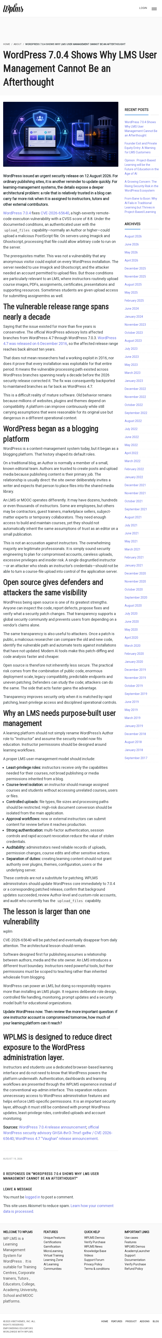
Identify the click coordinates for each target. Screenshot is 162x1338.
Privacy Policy (93, 1264)
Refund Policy (134, 1268)
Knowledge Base (95, 1251)
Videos (88, 1255)
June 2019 (132, 702)
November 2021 (135, 493)
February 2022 (134, 469)
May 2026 (131, 252)
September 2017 (136, 758)
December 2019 (135, 669)
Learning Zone (53, 1260)
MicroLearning (53, 1251)
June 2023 (132, 356)
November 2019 (135, 677)
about (18, 44)
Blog (156, 1321)
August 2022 (133, 421)
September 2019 (136, 694)
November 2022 (135, 397)
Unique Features (54, 1237)
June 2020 (132, 621)
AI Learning (51, 1264)
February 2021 (134, 557)
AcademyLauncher (137, 1251)
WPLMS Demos (94, 1237)
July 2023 (131, 348)
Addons (145, 1321)
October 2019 (134, 685)
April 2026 (131, 260)
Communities (53, 1268)
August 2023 (133, 340)
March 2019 (132, 718)
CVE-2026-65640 (55, 213)
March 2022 (132, 461)
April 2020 (131, 637)
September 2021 (136, 509)
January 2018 (134, 750)
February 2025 (134, 300)
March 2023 (132, 372)
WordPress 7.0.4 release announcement (52, 1127)
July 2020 (131, 613)
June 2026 (132, 244)
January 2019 (134, 726)
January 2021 (134, 565)
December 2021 (135, 485)
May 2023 (131, 364)
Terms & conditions (97, 1268)
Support (130, 1255)
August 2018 (133, 742)
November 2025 (135, 276)
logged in (32, 1197)
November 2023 (135, 324)
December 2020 (135, 573)
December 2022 (135, 389)
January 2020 (134, 661)
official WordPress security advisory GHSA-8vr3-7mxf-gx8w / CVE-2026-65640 (57, 1133)
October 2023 (134, 332)
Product (131, 1321)
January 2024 (134, 316)
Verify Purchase (94, 1242)
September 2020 (136, 597)
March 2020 (132, 645)
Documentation (135, 1260)
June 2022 (132, 437)
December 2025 (135, 268)
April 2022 (131, 453)
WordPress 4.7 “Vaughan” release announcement (56, 1138)
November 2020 (135, 581)
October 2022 (134, 405)
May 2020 (131, 629)
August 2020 (133, 605)
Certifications (52, 1242)
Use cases (131, 1237)
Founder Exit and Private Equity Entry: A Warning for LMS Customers (141, 148)
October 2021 (134, 501)
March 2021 (132, 549)
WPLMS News (93, 1246)
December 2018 (135, 734)
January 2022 (134, 477)
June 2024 (132, 308)
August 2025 (133, 284)
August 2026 (133, 236)
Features (130, 1242)
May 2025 (131, 292)
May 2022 (131, 445)
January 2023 (134, 380)
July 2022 (131, 429)
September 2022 (136, 413)
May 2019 (131, 710)
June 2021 (132, 533)
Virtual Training (54, 1255)
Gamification (52, 1246)
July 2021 (131, 525)
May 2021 (131, 541)
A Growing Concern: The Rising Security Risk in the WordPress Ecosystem (141, 186)
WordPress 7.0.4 (17, 213)
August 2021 (133, 517)
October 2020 (134, 589)
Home (104, 1321)
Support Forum (94, 1260)
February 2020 (134, 653)
